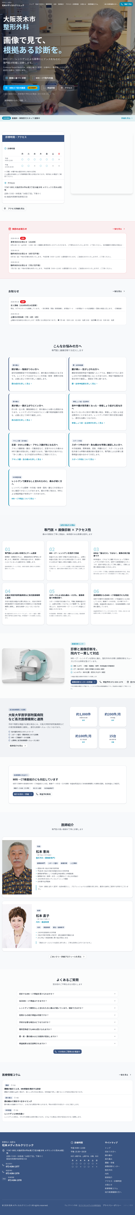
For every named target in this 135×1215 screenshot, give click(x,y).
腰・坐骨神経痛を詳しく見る (84, 383)
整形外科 (49, 4)
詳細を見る (126, 118)
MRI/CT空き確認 (22, 87)
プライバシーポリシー (112, 1205)
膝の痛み (108, 1155)
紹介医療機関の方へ (111, 4)
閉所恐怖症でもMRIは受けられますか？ (35, 1029)
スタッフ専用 (128, 1205)
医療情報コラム (93, 4)
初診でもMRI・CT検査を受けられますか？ (36, 993)
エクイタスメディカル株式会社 (90, 1205)
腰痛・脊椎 (109, 1162)
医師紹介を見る (16, 745)
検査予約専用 (45, 794)
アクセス (68, 87)
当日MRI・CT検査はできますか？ (33, 1001)
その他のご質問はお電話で (69, 1051)
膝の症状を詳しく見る (21, 383)
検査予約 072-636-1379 (113, 682)
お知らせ (83, 4)
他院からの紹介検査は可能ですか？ (34, 1015)
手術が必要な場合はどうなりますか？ (34, 1022)
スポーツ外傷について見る (83, 459)
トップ (31, 4)
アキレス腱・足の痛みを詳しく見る (26, 459)
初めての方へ (39, 4)
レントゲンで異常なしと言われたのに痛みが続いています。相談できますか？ (51, 1008)
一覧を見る (117, 229)
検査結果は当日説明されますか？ (33, 1043)
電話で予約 (128, 4)
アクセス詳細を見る (16, 208)
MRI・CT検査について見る (23, 498)
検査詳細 (51, 87)
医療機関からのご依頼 (13, 100)
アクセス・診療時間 (72, 4)
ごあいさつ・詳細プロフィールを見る (65, 956)
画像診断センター (112, 1166)
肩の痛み (108, 1159)
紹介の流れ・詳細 (21, 794)
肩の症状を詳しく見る (21, 420)
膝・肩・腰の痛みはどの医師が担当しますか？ (38, 1036)
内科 (55, 4)
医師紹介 (61, 4)
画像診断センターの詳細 (82, 682)
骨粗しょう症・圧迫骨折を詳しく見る (87, 423)
